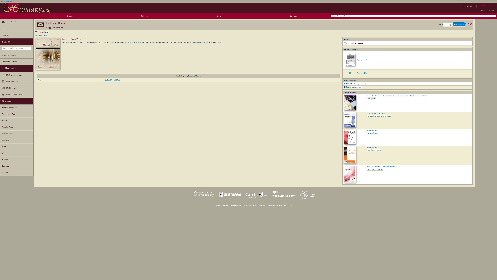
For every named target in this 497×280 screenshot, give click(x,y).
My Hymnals (11, 88)
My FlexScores (12, 81)
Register (491, 10)
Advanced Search (9, 55)
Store (219, 16)
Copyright (225, 205)
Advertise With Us (251, 205)
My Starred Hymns (14, 75)
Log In (4, 28)
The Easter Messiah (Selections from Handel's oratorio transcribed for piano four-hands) (397, 96)
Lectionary (6, 140)
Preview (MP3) (362, 73)
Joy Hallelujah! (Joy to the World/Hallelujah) (382, 166)
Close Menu (11, 22)
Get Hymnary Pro (286, 205)
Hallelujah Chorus (373, 130)
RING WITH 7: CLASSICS (376, 113)
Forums (5, 159)
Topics (4, 121)
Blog (4, 153)
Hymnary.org (39, 35)
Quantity (440, 25)
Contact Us (240, 205)
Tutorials (5, 166)
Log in (482, 10)
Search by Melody (9, 62)
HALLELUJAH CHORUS (111, 80)
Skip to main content (7, 1)
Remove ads (467, 7)
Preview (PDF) (362, 60)
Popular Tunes (8, 134)
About (218, 205)
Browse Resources (9, 108)
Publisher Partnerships (266, 205)
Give (277, 205)
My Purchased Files (14, 94)
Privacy (232, 205)
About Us (5, 172)
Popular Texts (7, 127)
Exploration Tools (9, 114)
